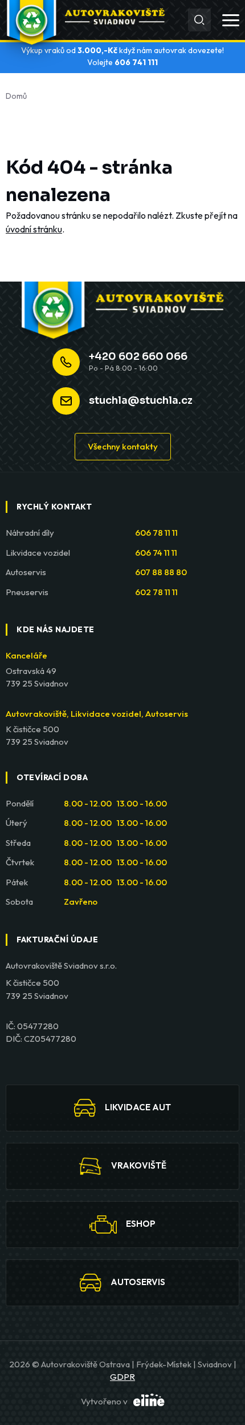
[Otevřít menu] (230, 20)
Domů (16, 96)
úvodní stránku (34, 229)
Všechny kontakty (123, 446)
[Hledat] (199, 20)
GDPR (122, 1376)
